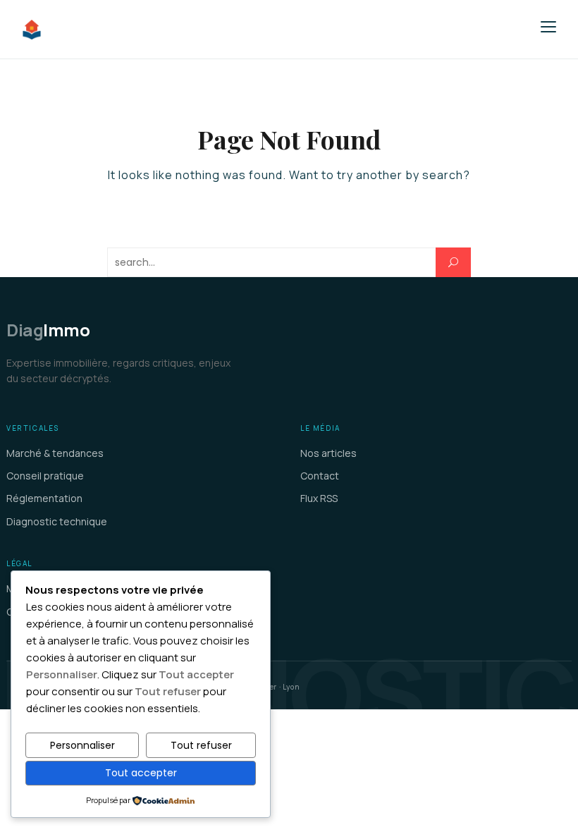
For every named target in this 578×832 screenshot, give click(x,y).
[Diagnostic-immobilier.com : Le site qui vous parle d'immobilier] (115, 29)
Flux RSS (319, 498)
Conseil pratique (45, 475)
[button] (548, 26)
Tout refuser (201, 745)
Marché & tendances (55, 453)
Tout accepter (141, 773)
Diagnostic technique (56, 521)
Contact (319, 475)
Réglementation (44, 498)
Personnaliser (82, 745)
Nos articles (328, 453)
